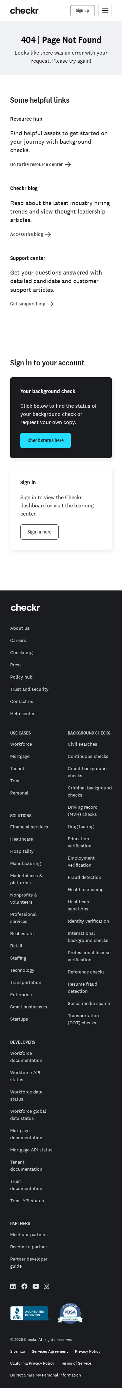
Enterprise (21, 994)
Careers (18, 640)
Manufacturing (25, 863)
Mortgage (19, 756)
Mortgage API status (31, 1150)
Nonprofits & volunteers (23, 898)
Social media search (89, 1003)
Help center (22, 713)
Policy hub (21, 677)
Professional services (23, 917)
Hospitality (22, 851)
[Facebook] (24, 1287)
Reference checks (86, 972)
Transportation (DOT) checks (83, 1019)
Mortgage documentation (26, 1134)
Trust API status (27, 1201)
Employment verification (81, 861)
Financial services (29, 827)
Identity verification (88, 921)
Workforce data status (26, 1095)
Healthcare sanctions (79, 905)
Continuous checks (88, 756)
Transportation (25, 982)
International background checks (88, 936)
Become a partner (28, 1247)
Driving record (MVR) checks (83, 810)
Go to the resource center (36, 164)
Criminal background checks (90, 791)
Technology (22, 970)
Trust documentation (26, 1184)
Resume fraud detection (82, 987)
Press (16, 665)
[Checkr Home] (24, 10)
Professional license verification (89, 956)
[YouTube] (36, 1287)
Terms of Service (76, 1363)
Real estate (22, 933)
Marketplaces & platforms (26, 879)
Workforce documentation (26, 1056)
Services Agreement (50, 1351)
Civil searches (82, 744)
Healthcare (21, 839)
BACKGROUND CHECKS (89, 733)
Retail (16, 946)
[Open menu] (105, 10)
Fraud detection (84, 877)
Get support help (27, 304)
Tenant (17, 768)
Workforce (21, 744)
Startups (19, 1019)
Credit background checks (87, 772)
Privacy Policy (87, 1351)
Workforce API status (25, 1076)
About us (19, 628)
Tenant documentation (26, 1165)
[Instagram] (47, 1287)
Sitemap (17, 1351)
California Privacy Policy (32, 1363)
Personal (19, 793)
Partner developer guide (28, 1262)
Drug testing (81, 826)
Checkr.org (21, 652)
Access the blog (26, 234)
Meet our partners (29, 1234)
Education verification (80, 842)
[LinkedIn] (13, 1287)
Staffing (18, 958)
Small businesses (28, 1007)
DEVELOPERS (22, 1042)
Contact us (21, 701)
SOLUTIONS (21, 815)
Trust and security (29, 689)
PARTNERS (20, 1223)
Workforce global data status (28, 1114)
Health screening (85, 889)
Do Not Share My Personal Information (45, 1375)
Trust (15, 781)
